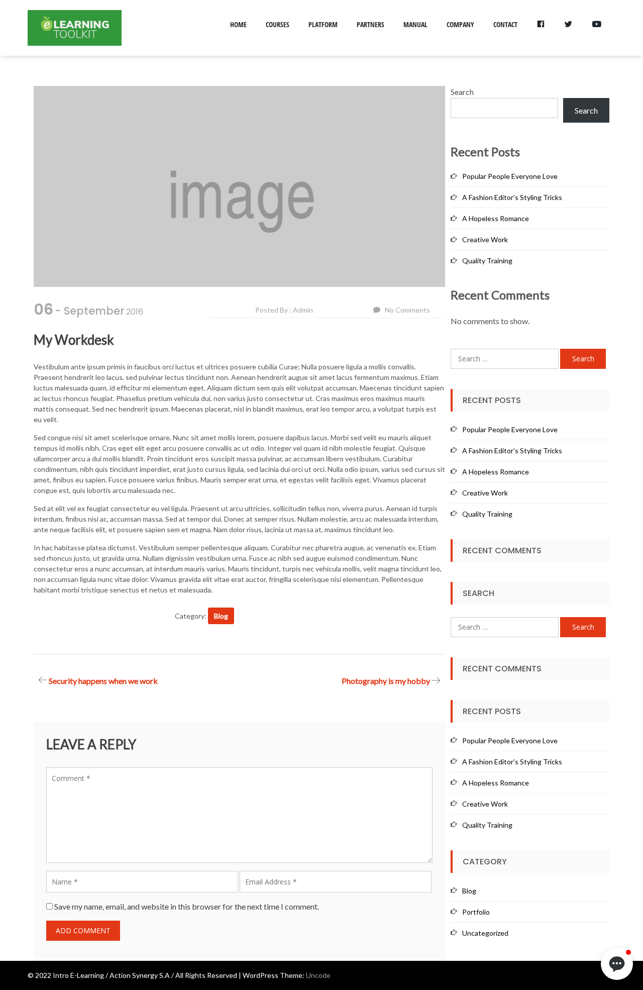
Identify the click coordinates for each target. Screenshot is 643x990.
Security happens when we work (103, 680)
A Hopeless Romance (495, 218)
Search (462, 91)
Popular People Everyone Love (510, 176)
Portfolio (476, 912)
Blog (221, 616)
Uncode (318, 975)
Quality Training (487, 260)
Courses (277, 24)
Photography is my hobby (386, 680)
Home (238, 24)
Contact (505, 24)
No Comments (407, 310)
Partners (370, 24)
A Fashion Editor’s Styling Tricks (512, 197)
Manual (415, 24)
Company (460, 24)
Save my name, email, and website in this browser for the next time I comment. (186, 906)
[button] (617, 964)
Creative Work (485, 239)
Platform (323, 24)
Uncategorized (485, 933)
